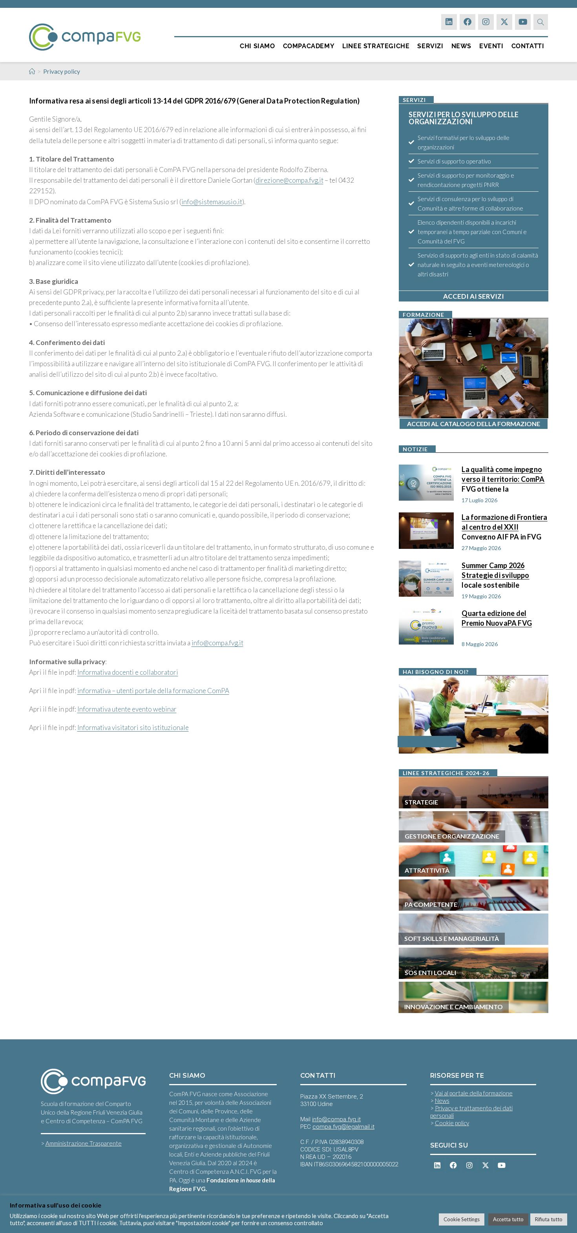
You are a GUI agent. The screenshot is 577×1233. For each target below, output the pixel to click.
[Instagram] (486, 22)
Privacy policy (61, 71)
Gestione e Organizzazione (452, 836)
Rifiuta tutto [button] (548, 1219)
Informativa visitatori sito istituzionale (133, 727)
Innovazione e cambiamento (453, 1006)
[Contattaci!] (428, 726)
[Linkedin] (449, 22)
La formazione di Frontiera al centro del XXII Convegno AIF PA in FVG (504, 526)
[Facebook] (467, 22)
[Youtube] (523, 22)
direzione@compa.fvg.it (289, 180)
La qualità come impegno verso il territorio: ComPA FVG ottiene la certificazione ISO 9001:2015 (503, 478)
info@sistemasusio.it (211, 202)
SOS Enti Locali (430, 972)
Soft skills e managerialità (451, 938)
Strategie (421, 802)
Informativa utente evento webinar (127, 709)
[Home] (32, 71)
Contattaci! (427, 741)
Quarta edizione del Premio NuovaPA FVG (497, 618)
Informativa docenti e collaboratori (127, 672)
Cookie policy (452, 1122)
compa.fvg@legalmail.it (343, 1126)
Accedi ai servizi (473, 296)
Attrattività (427, 870)
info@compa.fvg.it (217, 643)
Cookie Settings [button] (462, 1219)
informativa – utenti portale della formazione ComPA (153, 690)
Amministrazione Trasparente (84, 1143)
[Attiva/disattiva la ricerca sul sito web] (540, 22)
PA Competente (431, 904)
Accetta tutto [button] (508, 1219)
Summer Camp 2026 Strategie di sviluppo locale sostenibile (495, 574)
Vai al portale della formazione (474, 1093)
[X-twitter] (504, 22)
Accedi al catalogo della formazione (473, 423)
